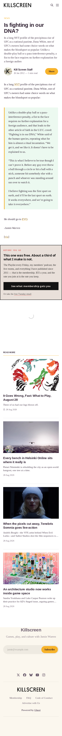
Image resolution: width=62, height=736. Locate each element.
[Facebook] (24, 675)
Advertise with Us (31, 703)
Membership (16, 698)
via (6, 236)
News (7, 18)
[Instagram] (43, 675)
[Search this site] (52, 5)
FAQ (28, 698)
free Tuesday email (22, 294)
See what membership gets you (31, 286)
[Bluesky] (31, 675)
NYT (17, 84)
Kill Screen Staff (23, 69)
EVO (24, 219)
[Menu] (57, 5)
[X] (18, 675)
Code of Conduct (43, 698)
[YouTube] (37, 675)
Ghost (37, 710)
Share (52, 71)
